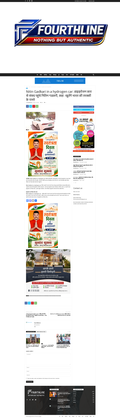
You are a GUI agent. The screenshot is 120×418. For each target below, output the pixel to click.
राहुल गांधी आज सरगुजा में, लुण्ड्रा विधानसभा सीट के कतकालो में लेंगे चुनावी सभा (82, 165)
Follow (91, 109)
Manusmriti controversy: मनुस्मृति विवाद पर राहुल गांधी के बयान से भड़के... (64, 393)
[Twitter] (30, 1)
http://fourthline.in (37, 324)
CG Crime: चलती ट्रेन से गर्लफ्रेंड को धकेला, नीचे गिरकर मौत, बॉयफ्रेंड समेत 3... (83, 178)
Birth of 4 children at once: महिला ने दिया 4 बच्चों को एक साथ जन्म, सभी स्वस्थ (60, 314)
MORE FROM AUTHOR (41, 331)
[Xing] (35, 326)
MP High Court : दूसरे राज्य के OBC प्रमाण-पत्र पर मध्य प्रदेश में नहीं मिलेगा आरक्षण (32, 346)
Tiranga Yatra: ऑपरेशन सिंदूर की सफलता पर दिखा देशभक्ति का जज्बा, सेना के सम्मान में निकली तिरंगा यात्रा (63, 346)
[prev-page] (68, 331)
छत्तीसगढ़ (45, 74)
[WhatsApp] (37, 106)
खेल (81, 74)
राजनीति (74, 396)
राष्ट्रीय (74, 400)
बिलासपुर (54, 74)
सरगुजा (62, 74)
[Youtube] (32, 1)
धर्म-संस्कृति (72, 74)
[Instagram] (27, 1)
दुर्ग (58, 74)
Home (27, 86)
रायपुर (50, 74)
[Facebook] (25, 1)
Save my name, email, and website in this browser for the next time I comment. (44, 378)
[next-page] (69, 331)
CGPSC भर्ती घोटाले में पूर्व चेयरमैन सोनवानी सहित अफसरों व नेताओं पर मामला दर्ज (82, 171)
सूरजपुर (74, 402)
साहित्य (77, 74)
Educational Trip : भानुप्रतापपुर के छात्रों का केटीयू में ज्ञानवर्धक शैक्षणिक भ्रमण (64, 407)
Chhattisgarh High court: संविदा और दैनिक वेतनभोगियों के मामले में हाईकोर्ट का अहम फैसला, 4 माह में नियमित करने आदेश (36, 315)
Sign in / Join (91, 1)
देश (37, 74)
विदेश (41, 74)
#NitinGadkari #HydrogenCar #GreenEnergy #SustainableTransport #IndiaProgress (45, 295)
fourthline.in (29, 102)
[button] (93, 74)
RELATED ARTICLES (31, 331)
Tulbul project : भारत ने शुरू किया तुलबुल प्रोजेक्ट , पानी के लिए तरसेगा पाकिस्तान (47, 346)
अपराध (74, 398)
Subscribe (91, 112)
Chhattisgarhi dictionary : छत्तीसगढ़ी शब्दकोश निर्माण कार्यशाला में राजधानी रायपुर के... (64, 400)
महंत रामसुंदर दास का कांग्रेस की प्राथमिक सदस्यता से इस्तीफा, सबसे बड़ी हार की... (83, 159)
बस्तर (67, 74)
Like (92, 106)
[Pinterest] (33, 106)
